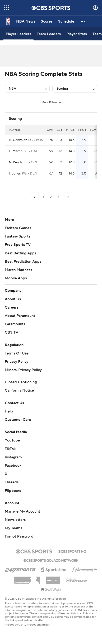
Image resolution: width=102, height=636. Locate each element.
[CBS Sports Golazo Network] (51, 560)
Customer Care (18, 419)
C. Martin (16, 151)
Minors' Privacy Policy (23, 370)
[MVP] (53, 578)
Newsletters (15, 519)
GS (58, 130)
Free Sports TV (18, 244)
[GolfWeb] (51, 589)
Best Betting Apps (20, 253)
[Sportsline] (54, 569)
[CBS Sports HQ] (72, 551)
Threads (12, 482)
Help (9, 411)
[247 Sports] (20, 569)
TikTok (10, 449)
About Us (13, 299)
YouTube (12, 440)
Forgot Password (19, 536)
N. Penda (15, 162)
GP (49, 130)
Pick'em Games (18, 228)
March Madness (18, 269)
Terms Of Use (16, 353)
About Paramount (20, 315)
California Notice (19, 390)
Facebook (13, 465)
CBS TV (11, 332)
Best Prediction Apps (23, 261)
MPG (69, 130)
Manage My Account (22, 511)
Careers (11, 307)
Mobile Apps (16, 278)
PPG (81, 130)
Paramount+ (15, 324)
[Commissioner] (27, 578)
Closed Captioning (21, 382)
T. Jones (15, 173)
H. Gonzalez (18, 140)
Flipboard (13, 490)
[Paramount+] (84, 568)
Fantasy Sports (17, 236)
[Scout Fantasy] (77, 580)
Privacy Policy (16, 361)
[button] (6, 7)
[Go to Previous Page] (34, 197)
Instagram (13, 457)
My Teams (13, 528)
